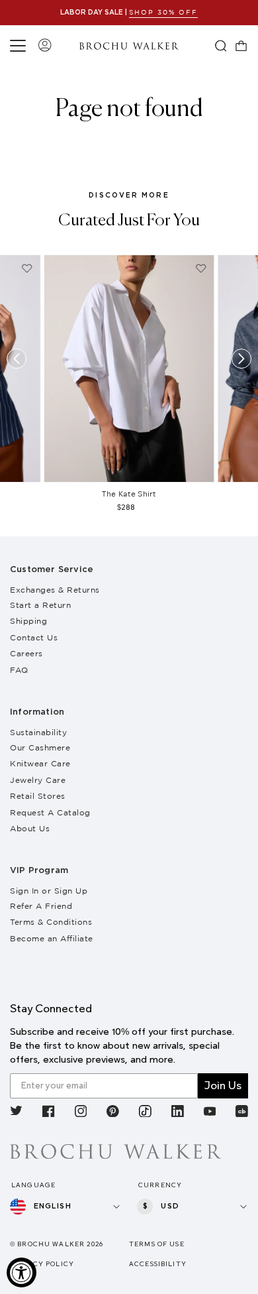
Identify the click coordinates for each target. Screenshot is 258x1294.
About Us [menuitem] (30, 828)
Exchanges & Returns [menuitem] (55, 589)
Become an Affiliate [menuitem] (51, 938)
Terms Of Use (157, 1244)
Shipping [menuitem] (28, 621)
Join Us (222, 1085)
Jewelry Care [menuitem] (37, 780)
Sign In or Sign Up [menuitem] (48, 890)
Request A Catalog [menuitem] (50, 812)
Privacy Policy (42, 1263)
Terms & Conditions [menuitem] (51, 921)
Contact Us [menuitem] (34, 637)
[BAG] (241, 45)
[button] (20, 46)
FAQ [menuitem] (19, 670)
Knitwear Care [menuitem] (40, 763)
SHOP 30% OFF (163, 12)
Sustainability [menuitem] (38, 732)
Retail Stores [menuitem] (37, 796)
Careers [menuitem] (26, 653)
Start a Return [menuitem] (40, 605)
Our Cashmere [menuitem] (40, 747)
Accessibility (158, 1263)
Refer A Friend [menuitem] (41, 906)
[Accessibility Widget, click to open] (21, 1272)
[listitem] (16, 1112)
